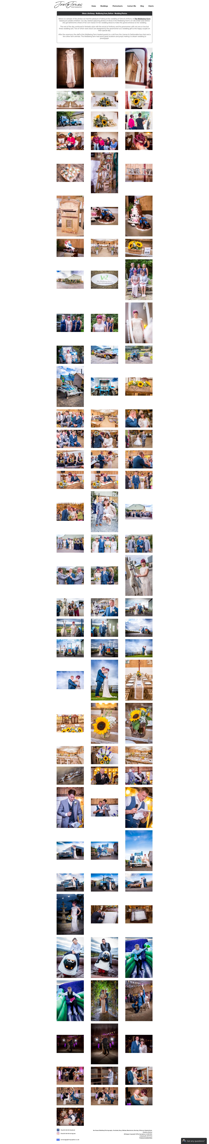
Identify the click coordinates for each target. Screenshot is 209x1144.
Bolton (150, 1132)
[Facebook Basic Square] (58, 1130)
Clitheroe (141, 1130)
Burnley (136, 1130)
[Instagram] (58, 1133)
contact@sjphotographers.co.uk (70, 1140)
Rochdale (115, 1130)
